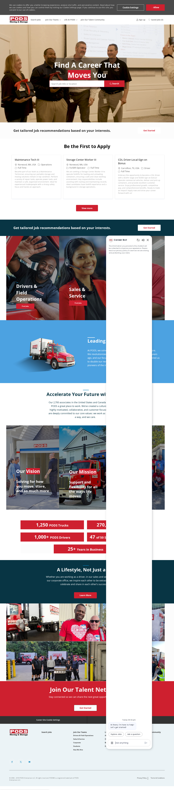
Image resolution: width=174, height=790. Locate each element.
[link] (140, 19)
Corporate (77, 743)
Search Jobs (36, 20)
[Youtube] (29, 762)
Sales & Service (79, 739)
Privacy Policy (142, 778)
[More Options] (112, 742)
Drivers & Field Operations (83, 735)
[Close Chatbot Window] (147, 240)
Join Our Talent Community (93, 20)
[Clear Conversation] (138, 240)
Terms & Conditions (158, 778)
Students (76, 746)
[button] (130, 7)
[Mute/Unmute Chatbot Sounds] (143, 240)
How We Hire (78, 750)
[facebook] (12, 762)
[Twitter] (21, 762)
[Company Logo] (18, 19)
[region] (129, 491)
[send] (146, 742)
